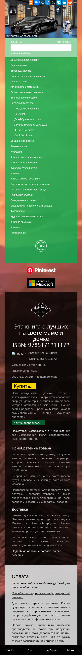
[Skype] (59, 2)
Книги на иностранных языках (28, 157)
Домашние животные (23, 140)
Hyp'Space (51, 650)
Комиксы (15, 227)
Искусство (16, 151)
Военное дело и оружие (24, 97)
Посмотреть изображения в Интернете (38, 430)
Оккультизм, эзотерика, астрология (30, 184)
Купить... (24, 386)
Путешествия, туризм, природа (28, 189)
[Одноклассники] (31, 2)
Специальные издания (24, 200)
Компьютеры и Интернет (25, 162)
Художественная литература (27, 216)
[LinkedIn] (64, 2)
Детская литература (22, 103)
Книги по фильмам (21, 222)
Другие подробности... (28, 422)
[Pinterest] (41, 270)
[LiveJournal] (42, 2)
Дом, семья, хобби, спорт (25, 59)
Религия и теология (22, 195)
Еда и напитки (19, 65)
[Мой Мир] (47, 2)
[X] (53, 2)
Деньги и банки (19, 81)
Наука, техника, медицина (25, 178)
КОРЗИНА (16, 42)
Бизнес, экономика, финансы (27, 92)
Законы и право (19, 146)
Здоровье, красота (21, 70)
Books (10, 650)
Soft (30, 650)
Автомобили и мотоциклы (25, 87)
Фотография (18, 211)
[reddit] (70, 2)
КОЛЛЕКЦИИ (64, 42)
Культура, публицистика (24, 168)
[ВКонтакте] (36, 2)
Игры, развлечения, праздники (28, 76)
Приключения (18, 232)
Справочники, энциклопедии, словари (32, 205)
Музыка (15, 173)
